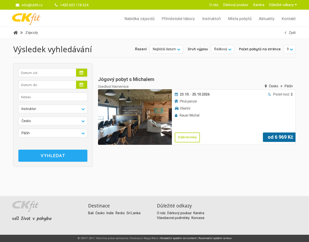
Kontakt (289, 18)
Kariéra (258, 5)
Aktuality (266, 18)
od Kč (280, 137)
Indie (110, 213)
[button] (52, 109)
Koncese (197, 218)
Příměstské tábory (178, 18)
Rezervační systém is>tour (215, 238)
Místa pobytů (240, 18)
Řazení (141, 49)
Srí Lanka (133, 213)
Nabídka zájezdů (139, 18)
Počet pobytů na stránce (260, 49)
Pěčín (289, 86)
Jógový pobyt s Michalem (126, 79)
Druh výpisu (198, 49)
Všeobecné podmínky (173, 218)
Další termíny (187, 137)
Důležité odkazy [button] (282, 5)
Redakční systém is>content (178, 238)
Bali (91, 213)
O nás (213, 5)
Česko (274, 86)
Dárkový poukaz (235, 5)
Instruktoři (211, 18)
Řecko (120, 213)
